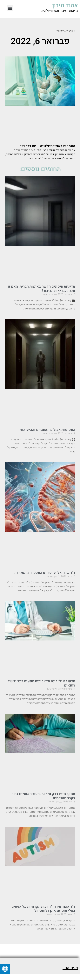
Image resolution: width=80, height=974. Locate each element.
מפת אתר (70, 968)
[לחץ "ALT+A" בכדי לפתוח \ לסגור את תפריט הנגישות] (5, 969)
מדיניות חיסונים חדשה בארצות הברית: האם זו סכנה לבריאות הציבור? (41, 288)
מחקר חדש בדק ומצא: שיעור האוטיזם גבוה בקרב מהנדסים (43, 796)
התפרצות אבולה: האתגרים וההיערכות (47, 429)
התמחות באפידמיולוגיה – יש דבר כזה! (46, 146)
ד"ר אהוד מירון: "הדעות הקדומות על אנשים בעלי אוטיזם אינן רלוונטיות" (43, 908)
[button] (10, 8)
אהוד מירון (65, 5)
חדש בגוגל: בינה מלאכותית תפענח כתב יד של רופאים (41, 683)
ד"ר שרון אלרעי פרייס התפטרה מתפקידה (44, 572)
